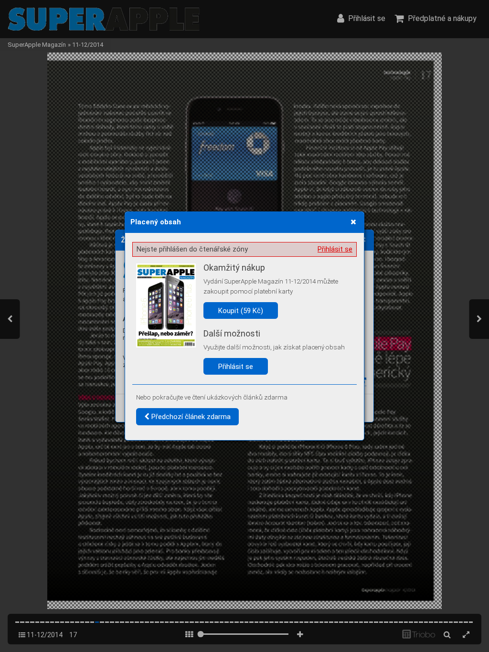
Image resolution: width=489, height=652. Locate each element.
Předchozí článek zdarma (190, 416)
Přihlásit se (335, 249)
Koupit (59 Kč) (240, 310)
